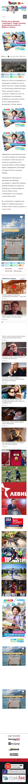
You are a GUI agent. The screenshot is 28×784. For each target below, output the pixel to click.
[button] (14, 12)
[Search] (25, 17)
